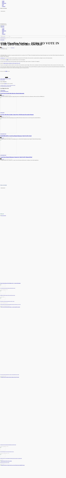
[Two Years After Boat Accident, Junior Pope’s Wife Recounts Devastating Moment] (8, 111)
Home (3, 1)
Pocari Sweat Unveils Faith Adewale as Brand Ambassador (12, 93)
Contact (3, 6)
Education (4, 3)
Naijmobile (2, 95)
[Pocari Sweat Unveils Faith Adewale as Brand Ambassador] (2, 90)
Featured (7, 91)
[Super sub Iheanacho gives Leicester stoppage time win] (2, 450)
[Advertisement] (7, 17)
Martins (2, 116)
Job (2, 5)
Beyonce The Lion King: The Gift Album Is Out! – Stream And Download (10, 283)
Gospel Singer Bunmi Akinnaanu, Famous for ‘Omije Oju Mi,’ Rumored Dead (16, 157)
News (3, 2)
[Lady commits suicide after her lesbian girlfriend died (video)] (2, 286)
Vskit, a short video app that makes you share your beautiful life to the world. (9, 374)
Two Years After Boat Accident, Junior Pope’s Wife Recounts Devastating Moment (17, 114)
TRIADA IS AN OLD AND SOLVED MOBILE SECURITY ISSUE (8, 444)
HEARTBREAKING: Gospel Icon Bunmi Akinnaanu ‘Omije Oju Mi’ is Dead (16, 135)
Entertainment (4, 91)
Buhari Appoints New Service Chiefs (4, 462)
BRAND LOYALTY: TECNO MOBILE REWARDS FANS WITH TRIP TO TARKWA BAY (11, 458)
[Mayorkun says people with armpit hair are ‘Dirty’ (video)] (2, 299)
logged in (5, 83)
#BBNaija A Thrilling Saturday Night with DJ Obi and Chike (7, 295)
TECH (3, 4)
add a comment (2, 79)
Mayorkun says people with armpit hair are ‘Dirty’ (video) (7, 301)
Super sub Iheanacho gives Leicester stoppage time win (7, 451)
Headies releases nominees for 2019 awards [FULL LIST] (11, 63)
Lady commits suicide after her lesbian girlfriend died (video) (7, 288)
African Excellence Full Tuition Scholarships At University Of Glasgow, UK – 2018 (10, 304)
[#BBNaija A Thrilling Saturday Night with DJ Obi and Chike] (2, 293)
